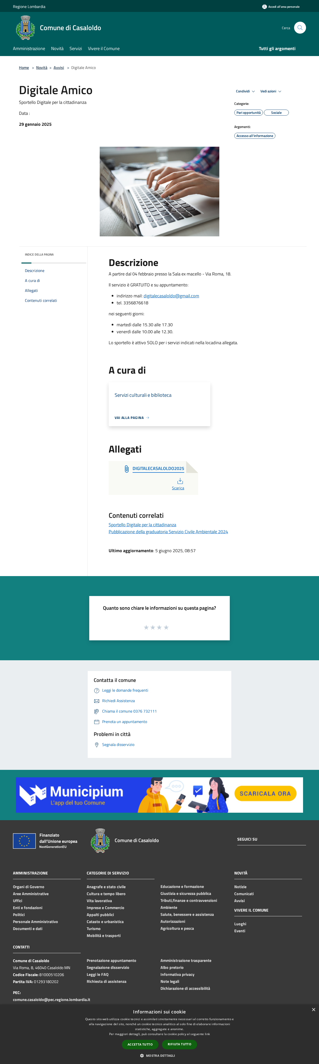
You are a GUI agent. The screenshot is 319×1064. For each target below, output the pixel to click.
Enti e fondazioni (27, 908)
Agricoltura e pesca (177, 928)
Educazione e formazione (182, 886)
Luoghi (240, 924)
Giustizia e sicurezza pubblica (185, 893)
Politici (19, 915)
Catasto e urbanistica (105, 922)
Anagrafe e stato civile (106, 887)
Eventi (239, 931)
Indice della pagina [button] (39, 254)
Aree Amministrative (31, 894)
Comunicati (244, 894)
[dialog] (159, 1034)
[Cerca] (300, 28)
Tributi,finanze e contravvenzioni (188, 900)
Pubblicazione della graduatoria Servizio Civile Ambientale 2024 (168, 531)
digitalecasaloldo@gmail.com (171, 295)
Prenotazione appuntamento (111, 960)
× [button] (313, 1010)
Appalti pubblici (100, 915)
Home (24, 67)
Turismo (94, 928)
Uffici (17, 901)
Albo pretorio (172, 967)
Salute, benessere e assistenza (187, 914)
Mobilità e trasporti (104, 935)
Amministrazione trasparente (185, 960)
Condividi (243, 91)
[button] (159, 1055)
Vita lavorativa (99, 901)
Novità (41, 67)
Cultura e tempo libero (106, 894)
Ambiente (168, 907)
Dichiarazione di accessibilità (185, 988)
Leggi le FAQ (97, 974)
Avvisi (59, 67)
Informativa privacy (177, 974)
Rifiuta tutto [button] (179, 1044)
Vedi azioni (268, 91)
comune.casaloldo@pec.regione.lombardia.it (51, 999)
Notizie (240, 887)
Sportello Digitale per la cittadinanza (142, 524)
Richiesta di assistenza (106, 981)
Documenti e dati (27, 928)
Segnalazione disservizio (108, 967)
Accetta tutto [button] (140, 1044)
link (207, 1034)
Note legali (169, 981)
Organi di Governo (28, 887)
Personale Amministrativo (35, 922)
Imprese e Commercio (105, 908)
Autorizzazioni (172, 921)
